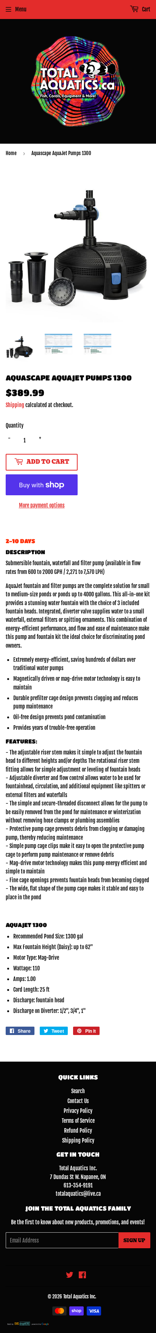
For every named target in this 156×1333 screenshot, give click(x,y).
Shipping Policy (78, 1140)
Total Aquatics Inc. (79, 1296)
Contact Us (78, 1101)
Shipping (15, 405)
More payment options (42, 505)
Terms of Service (78, 1120)
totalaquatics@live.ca (78, 1193)
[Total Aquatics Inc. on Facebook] (82, 1276)
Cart (145, 9)
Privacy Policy (78, 1111)
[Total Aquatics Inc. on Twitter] (69, 1276)
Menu (21, 9)
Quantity (14, 425)
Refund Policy (78, 1130)
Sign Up (134, 1240)
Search (78, 1091)
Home (11, 153)
